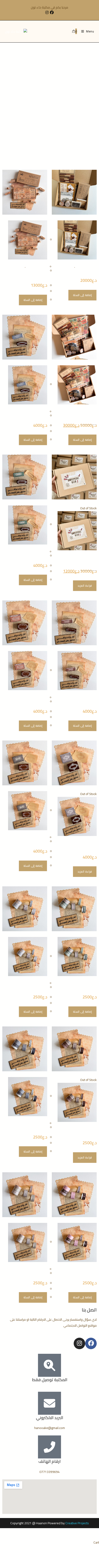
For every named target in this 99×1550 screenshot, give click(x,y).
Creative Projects (77, 1523)
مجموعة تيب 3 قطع (83, 987)
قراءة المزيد (85, 585)
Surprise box (88, 562)
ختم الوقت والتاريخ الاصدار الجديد (29, 273)
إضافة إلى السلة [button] (82, 295)
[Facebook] (91, 1343)
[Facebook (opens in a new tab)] (52, 12)
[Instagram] (79, 1343)
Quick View (89, 217)
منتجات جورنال (66, 266)
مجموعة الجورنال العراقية (79, 416)
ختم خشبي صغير (36, 416)
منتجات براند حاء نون (86, 266)
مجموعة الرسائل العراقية (79, 271)
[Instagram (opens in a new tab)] (46, 12)
